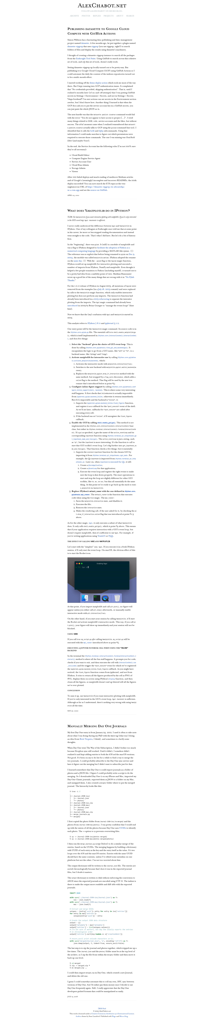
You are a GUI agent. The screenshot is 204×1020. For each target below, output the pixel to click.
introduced (72, 305)
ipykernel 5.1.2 (112, 323)
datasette (85, 43)
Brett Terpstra (86, 739)
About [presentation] (119, 16)
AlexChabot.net (102, 5)
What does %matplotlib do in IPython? (98, 211)
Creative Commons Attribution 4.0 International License (112, 1014)
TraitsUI (101, 536)
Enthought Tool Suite (85, 58)
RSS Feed (102, 1009)
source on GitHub (98, 190)
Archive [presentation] (74, 16)
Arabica (78, 1016)
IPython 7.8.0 (94, 323)
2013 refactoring (101, 299)
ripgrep (94, 46)
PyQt (110, 536)
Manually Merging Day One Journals (96, 726)
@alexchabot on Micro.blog (106, 11)
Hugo (114, 1016)
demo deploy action (99, 83)
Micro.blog (124, 1016)
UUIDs (122, 828)
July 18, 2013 (104, 289)
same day (78, 261)
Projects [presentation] (108, 16)
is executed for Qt (112, 462)
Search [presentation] (130, 16)
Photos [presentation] (86, 16)
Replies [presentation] (97, 16)
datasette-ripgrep (75, 46)
